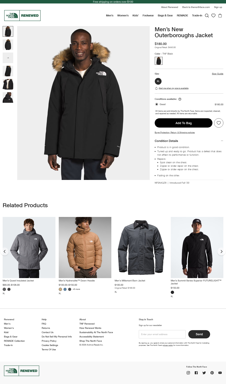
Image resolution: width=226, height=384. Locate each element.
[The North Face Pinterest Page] (212, 373)
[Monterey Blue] (65, 289)
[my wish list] (213, 16)
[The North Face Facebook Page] (196, 373)
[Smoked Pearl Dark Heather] (4, 289)
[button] (169, 7)
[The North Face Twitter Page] (204, 373)
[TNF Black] (69, 289)
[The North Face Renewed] (53, 15)
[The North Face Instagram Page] (188, 373)
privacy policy (168, 345)
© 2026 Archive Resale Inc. (91, 345)
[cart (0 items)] (220, 16)
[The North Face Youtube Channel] (220, 373)
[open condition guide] (179, 99)
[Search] (207, 16)
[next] (221, 251)
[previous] (5, 251)
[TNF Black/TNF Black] (9, 289)
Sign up (218, 7)
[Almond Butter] (60, 289)
